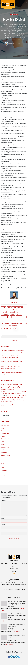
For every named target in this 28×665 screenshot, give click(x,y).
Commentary (4, 430)
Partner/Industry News (7, 439)
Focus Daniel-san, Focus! (7, 328)
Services (16, 593)
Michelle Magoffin (6, 400)
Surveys (3, 444)
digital (14, 307)
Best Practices (14, 14)
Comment (4, 500)
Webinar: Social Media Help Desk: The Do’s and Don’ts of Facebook (16, 324)
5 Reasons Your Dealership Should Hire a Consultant (11, 362)
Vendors (3, 449)
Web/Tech (4, 452)
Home (5, 589)
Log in (2, 467)
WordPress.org (5, 475)
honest (15, 309)
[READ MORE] (7, 621)
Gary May (11, 43)
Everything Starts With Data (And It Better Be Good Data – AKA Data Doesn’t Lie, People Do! (13, 351)
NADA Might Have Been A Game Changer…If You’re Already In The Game (12, 367)
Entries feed (4, 470)
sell (10, 316)
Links (20, 593)
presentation (5, 314)
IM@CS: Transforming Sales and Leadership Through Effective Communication (12, 373)
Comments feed (5, 473)
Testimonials (17, 589)
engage (20, 307)
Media (23, 589)
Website (3, 530)
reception (4, 316)
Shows (2, 441)
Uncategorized (5, 447)
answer (3, 307)
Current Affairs (5, 433)
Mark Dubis (4, 391)
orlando (4, 312)
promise (12, 314)
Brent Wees (4, 404)
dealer (9, 307)
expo (3, 309)
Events (3, 436)
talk (20, 316)
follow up (9, 309)
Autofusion (23, 584)
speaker (15, 316)
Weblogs (3, 458)
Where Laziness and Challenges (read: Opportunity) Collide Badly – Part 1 (10, 356)
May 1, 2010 (20, 43)
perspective (11, 312)
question (19, 314)
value (24, 316)
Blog (2, 428)
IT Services (10, 593)
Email (3, 524)
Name (3, 518)
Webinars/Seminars (6, 455)
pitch (17, 312)
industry (21, 309)
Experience (10, 589)
